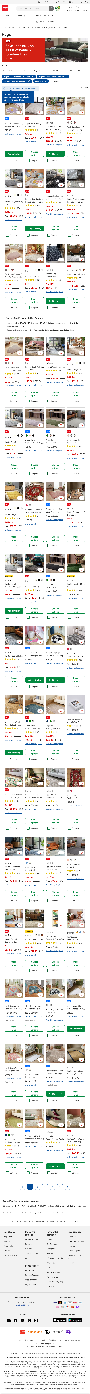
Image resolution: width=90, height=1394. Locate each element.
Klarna (49, 1267)
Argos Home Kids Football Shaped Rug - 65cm (55, 654)
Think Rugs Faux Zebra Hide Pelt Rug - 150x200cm (55, 1011)
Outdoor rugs (72, 1221)
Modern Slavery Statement (74, 1256)
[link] (68, 122)
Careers (71, 1246)
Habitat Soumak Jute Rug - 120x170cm (77, 513)
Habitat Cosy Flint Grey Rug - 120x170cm (16, 202)
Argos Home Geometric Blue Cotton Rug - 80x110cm (34, 868)
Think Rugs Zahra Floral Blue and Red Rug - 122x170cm (12, 1007)
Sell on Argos (73, 1263)
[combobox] (32, 8)
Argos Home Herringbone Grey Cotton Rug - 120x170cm (53, 727)
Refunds (28, 1249)
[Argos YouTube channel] (9, 1320)
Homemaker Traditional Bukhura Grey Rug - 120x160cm (75, 655)
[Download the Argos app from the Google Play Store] (75, 1321)
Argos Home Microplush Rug (52, 441)
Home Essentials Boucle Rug (32, 1075)
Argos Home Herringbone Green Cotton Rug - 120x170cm (12, 1141)
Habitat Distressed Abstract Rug (12, 868)
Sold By (55, 70)
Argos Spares (30, 1284)
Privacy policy (40, 1340)
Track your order (32, 1253)
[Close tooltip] (31, 94)
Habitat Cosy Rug (32, 276)
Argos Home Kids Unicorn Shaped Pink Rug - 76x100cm (33, 654)
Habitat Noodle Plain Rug (77, 274)
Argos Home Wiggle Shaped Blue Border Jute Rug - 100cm (13, 723)
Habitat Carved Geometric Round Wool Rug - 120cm (12, 940)
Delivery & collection (33, 1239)
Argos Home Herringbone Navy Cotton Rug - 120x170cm (32, 727)
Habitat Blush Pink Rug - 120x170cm (34, 368)
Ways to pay (51, 1239)
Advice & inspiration (12, 1255)
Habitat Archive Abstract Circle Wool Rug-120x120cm (54, 1137)
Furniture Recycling (55, 1281)
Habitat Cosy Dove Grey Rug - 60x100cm (13, 585)
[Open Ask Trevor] (57, 8)
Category (36, 70)
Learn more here (22, 1305)
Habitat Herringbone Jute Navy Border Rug (76, 1072)
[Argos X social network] (22, 1320)
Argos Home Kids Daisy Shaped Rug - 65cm (14, 124)
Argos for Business (76, 1241)
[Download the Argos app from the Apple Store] (60, 1321)
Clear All (56, 81)
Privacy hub (28, 1340)
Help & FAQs (8, 1236)
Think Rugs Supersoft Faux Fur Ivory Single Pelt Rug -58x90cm (75, 128)
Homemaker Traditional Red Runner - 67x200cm (75, 796)
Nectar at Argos (53, 1272)
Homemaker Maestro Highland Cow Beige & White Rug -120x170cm (55, 1072)
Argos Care (29, 1270)
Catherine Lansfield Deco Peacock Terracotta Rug (54, 510)
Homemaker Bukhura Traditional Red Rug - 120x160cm (34, 511)
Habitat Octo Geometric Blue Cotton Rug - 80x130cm (73, 938)
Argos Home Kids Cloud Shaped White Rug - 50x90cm (75, 1007)
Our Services (52, 1244)
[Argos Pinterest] (29, 1320)
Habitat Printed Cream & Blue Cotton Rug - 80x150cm (76, 200)
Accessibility (15, 1340)
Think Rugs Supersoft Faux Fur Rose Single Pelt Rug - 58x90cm (13, 275)
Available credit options (13, 134)
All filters (77, 70)
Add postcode (13, 88)
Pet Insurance (52, 1277)
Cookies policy (55, 1340)
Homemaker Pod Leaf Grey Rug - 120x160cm (55, 197)
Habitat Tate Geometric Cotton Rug (55, 937)
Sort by (5, 65)
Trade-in (50, 1286)
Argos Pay (51, 1263)
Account (7, 1250)
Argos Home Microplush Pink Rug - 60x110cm (34, 441)
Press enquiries (74, 1250)
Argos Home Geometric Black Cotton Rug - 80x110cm (55, 275)
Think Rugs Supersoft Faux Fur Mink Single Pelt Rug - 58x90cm (13, 369)
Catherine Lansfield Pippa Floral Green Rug (34, 1137)
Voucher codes (53, 1253)
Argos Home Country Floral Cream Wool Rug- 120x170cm (16, 796)
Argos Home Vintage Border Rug (33, 124)
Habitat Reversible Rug (14, 656)
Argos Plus (29, 1258)
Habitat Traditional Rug (55, 367)
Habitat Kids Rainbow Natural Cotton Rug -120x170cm (34, 200)
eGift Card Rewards (55, 1258)
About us (72, 1236)
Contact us (8, 1241)
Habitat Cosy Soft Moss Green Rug (76, 585)
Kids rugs (61, 1221)
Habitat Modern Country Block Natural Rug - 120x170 (55, 796)
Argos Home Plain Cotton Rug (74, 441)
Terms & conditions (46, 1344)
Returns (28, 1244)
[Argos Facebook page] (16, 1320)
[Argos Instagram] (36, 1320)
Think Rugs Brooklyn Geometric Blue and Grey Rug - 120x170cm (34, 1007)
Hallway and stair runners (45, 1221)
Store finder (8, 1246)
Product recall (31, 1280)
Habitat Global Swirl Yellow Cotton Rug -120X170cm (54, 128)
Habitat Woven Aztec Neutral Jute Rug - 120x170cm (75, 1140)
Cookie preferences (71, 1340)
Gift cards (51, 1249)
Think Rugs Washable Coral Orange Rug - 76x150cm (13, 1069)
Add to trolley (14, 154)
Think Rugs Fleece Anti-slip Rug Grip (74, 720)
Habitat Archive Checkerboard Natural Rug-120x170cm (34, 796)
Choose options (34, 153)
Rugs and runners (19, 1221)
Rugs (31, 1221)
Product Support (32, 1275)
